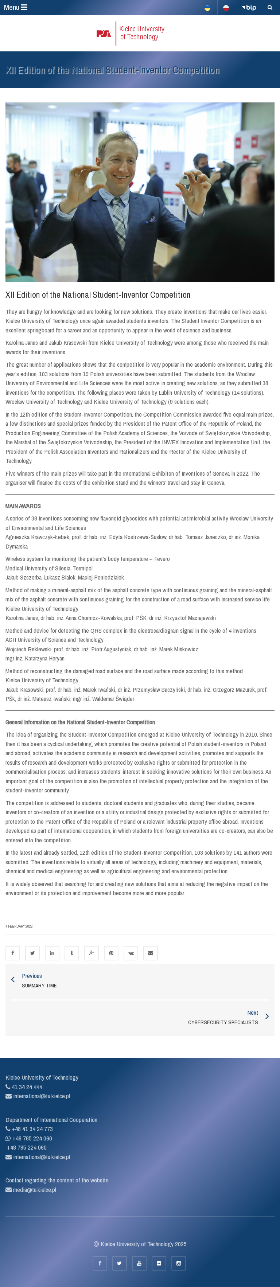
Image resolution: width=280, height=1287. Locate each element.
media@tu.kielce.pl (34, 1189)
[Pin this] (111, 953)
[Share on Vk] (131, 953)
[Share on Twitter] (32, 953)
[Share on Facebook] (12, 953)
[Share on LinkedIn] (52, 953)
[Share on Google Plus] (91, 953)
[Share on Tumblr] (72, 953)
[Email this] (150, 953)
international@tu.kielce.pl (41, 1096)
